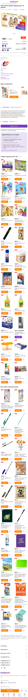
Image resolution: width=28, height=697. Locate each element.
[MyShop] (5, 673)
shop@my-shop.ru (5, 665)
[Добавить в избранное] (21, 690)
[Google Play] (12, 682)
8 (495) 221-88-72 (5, 662)
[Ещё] (23, 337)
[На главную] (14, 2)
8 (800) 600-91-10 (5, 660)
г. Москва (24, 41)
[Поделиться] (25, 690)
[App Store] (4, 682)
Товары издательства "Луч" (9, 156)
